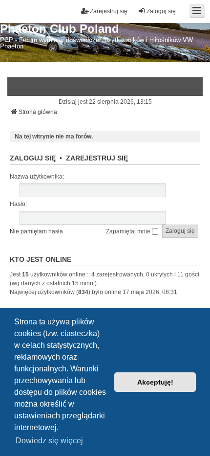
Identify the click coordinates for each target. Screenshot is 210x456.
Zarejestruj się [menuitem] (108, 11)
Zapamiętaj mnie (129, 231)
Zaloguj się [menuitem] (161, 11)
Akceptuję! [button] (155, 382)
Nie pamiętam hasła (36, 231)
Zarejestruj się (97, 158)
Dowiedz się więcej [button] (49, 440)
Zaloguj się (33, 158)
